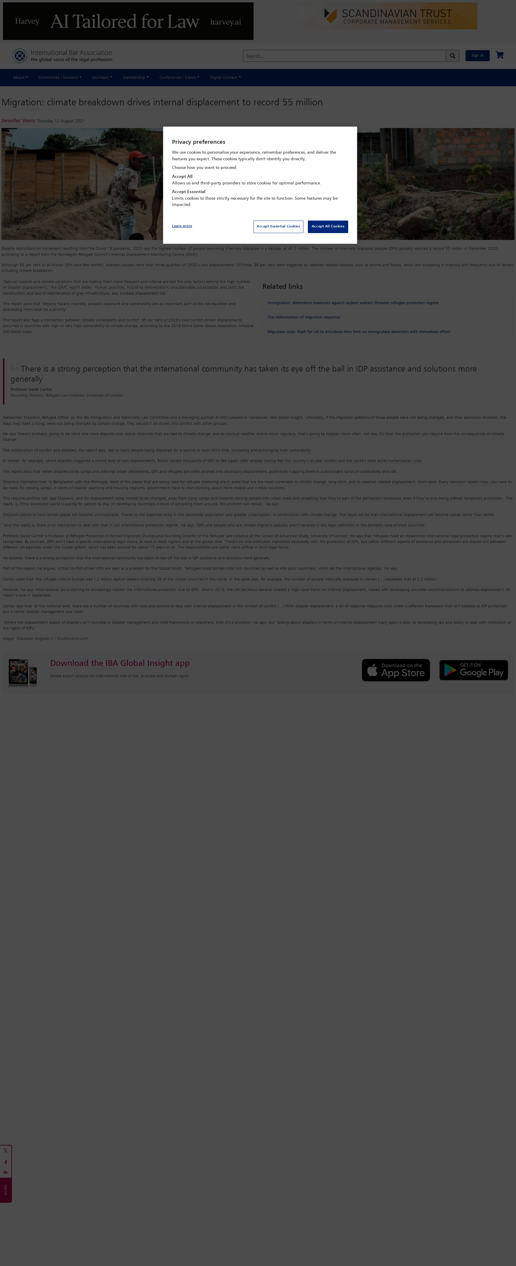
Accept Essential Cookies (278, 226)
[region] (260, 185)
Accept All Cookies (328, 226)
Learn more (182, 226)
